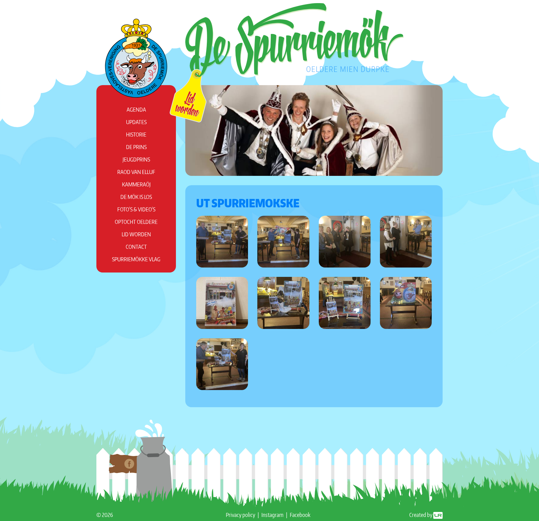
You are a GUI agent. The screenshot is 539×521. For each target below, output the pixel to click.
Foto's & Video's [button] (136, 209)
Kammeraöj (136, 184)
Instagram (272, 514)
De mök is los (136, 196)
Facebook (300, 514)
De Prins (136, 146)
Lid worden (136, 234)
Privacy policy (240, 514)
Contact (136, 246)
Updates (136, 121)
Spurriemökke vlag (136, 259)
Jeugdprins (136, 159)
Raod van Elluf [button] (136, 171)
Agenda (136, 109)
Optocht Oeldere (136, 221)
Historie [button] (136, 134)
